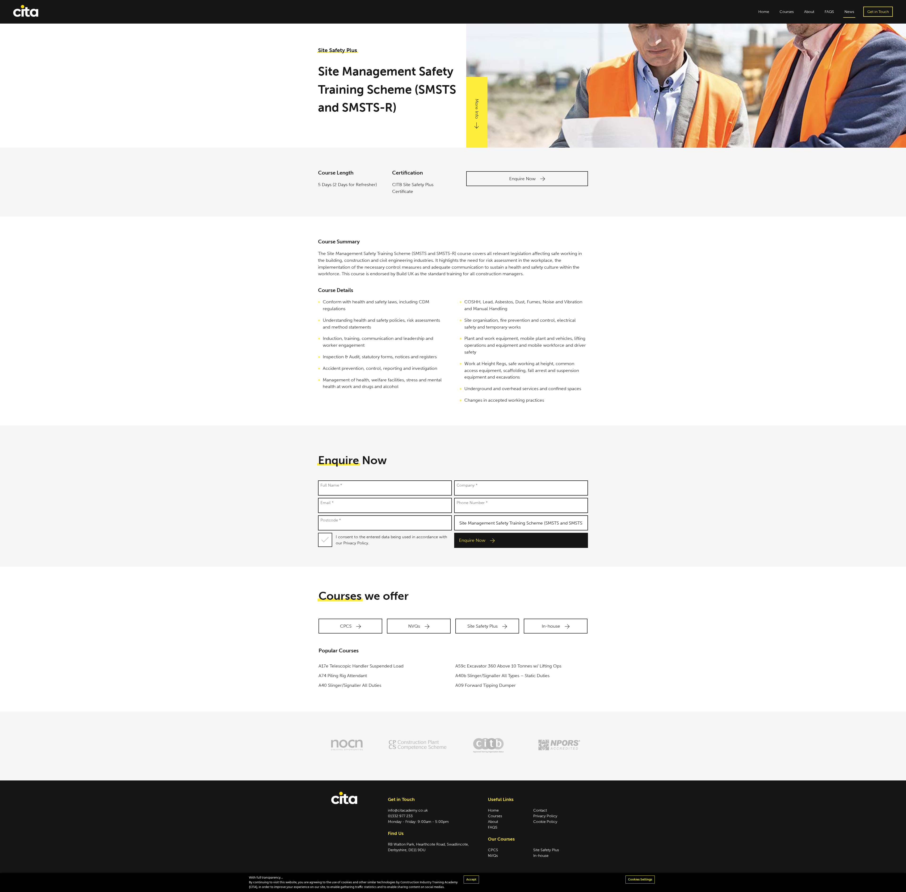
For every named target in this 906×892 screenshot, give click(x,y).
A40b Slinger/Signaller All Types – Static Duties (502, 675)
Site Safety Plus (483, 626)
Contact (540, 810)
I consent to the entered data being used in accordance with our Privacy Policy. (391, 539)
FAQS (829, 11)
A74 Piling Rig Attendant (343, 675)
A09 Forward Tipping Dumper (485, 685)
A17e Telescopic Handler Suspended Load (361, 666)
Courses (787, 11)
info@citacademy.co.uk (408, 810)
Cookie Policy (545, 821)
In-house (551, 626)
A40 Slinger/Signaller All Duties (350, 685)
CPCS (346, 626)
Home (763, 11)
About (809, 11)
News (849, 11)
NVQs (414, 626)
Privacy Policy (545, 816)
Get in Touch (878, 11)
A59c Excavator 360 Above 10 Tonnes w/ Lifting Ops (508, 666)
